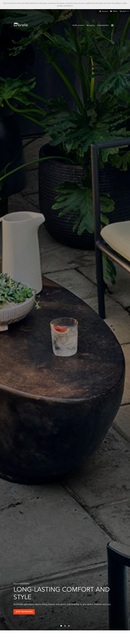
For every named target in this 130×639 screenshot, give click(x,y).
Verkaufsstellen (103, 25)
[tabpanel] (65, 319)
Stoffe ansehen (78, 25)
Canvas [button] (21, 612)
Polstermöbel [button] (42, 612)
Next (120, 319)
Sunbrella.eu (12, 3)
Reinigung (91, 25)
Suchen (105, 11)
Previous (9, 319)
